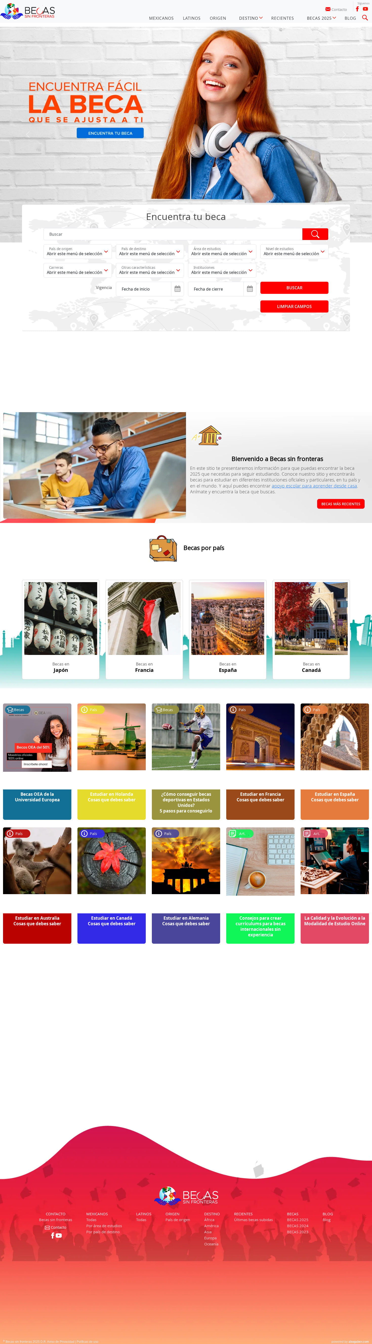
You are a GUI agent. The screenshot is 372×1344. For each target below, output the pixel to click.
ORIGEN (218, 18)
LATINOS (192, 18)
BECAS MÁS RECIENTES (340, 427)
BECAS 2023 (297, 1155)
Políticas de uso (87, 1265)
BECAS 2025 (297, 1143)
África (209, 1143)
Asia (208, 1155)
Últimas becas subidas (253, 1143)
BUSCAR (294, 211)
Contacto (339, 9)
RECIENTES (282, 18)
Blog (326, 1143)
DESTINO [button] (248, 18)
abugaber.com (358, 1265)
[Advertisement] (174, 295)
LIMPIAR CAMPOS (294, 230)
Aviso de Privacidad (60, 1265)
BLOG (350, 18)
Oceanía (211, 1167)
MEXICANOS (161, 18)
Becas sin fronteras (55, 1143)
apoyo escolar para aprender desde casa (314, 409)
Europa (210, 1161)
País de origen (178, 1143)
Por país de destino (103, 1155)
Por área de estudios (104, 1149)
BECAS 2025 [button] (319, 18)
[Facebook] (357, 8)
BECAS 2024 (297, 1149)
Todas (91, 1143)
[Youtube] (365, 8)
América (211, 1149)
